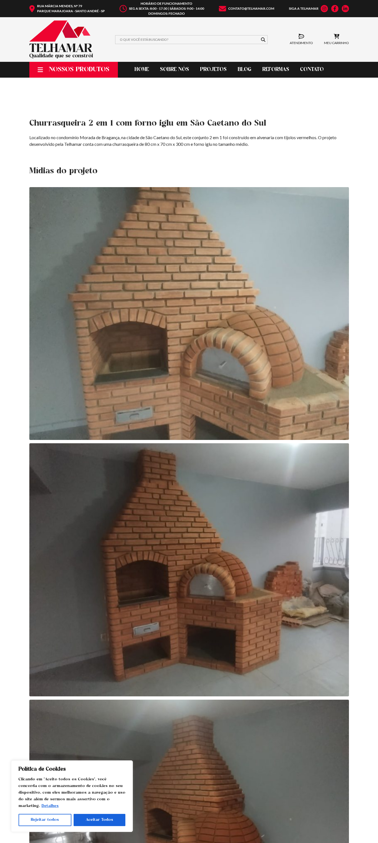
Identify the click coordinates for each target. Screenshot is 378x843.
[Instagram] (324, 8)
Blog (244, 69)
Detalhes (50, 806)
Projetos (213, 69)
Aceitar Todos (99, 820)
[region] (72, 796)
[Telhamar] (61, 39)
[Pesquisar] (263, 39)
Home (141, 69)
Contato (312, 69)
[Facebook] (334, 8)
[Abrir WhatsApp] (364, 829)
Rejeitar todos (45, 820)
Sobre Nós (174, 69)
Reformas (275, 69)
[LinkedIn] (345, 8)
